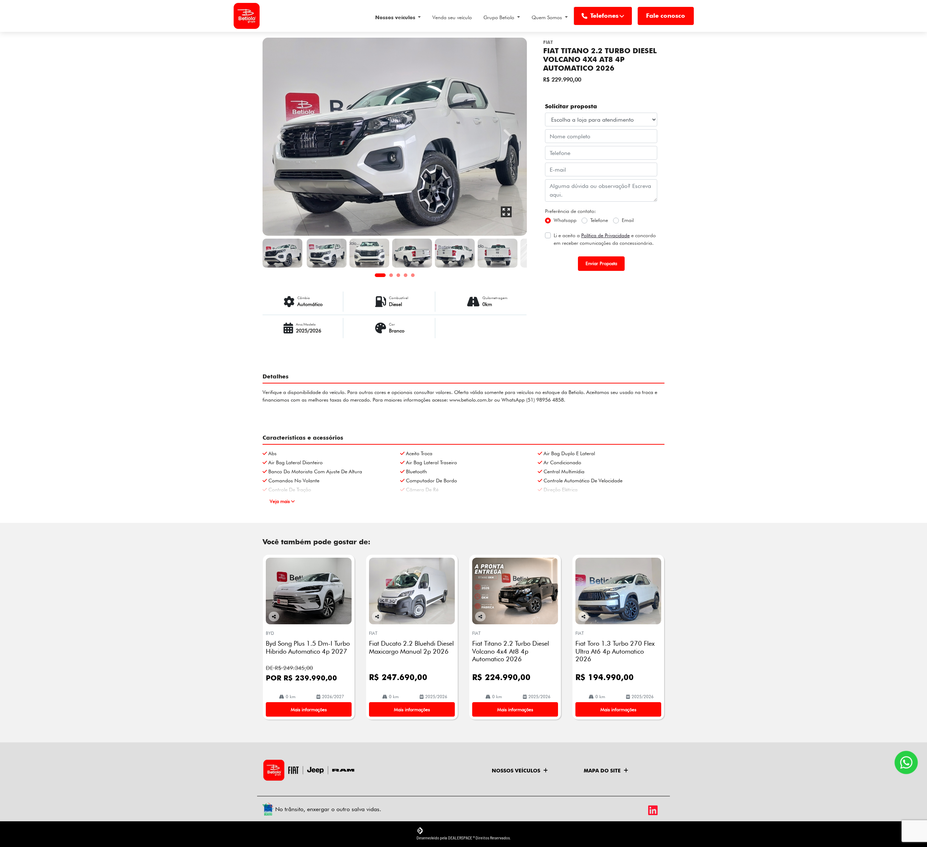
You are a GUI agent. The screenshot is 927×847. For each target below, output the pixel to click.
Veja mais (280, 501)
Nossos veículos (396, 17)
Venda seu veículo (452, 17)
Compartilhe (274, 620)
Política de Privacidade (605, 235)
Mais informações (309, 709)
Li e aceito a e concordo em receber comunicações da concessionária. (605, 239)
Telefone (599, 220)
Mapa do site (602, 770)
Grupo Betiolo (499, 17)
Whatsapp (565, 220)
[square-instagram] (640, 810)
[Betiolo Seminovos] (247, 16)
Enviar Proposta (601, 263)
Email (628, 220)
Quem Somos (547, 17)
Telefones (604, 15)
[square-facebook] (624, 810)
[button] (282, 137)
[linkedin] (656, 810)
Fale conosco (665, 15)
